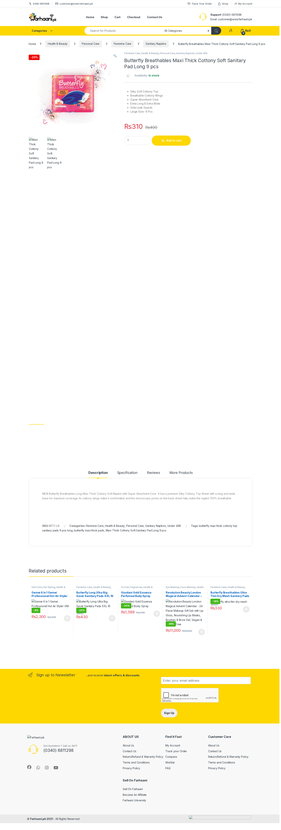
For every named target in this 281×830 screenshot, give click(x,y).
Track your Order (176, 751)
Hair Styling (49, 587)
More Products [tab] (181, 473)
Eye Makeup (172, 587)
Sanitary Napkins (156, 43)
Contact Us (154, 17)
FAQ (168, 768)
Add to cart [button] (67, 618)
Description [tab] (98, 473)
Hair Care (37, 587)
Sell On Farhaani (133, 789)
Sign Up (169, 713)
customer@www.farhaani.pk (76, 3)
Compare (171, 756)
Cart (117, 17)
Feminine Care (122, 43)
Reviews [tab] (153, 473)
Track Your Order (202, 3)
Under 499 (201, 53)
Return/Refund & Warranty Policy (143, 756)
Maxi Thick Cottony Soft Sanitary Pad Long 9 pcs (136, 530)
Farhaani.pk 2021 (41, 818)
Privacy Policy (131, 768)
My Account (245, 3)
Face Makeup (187, 587)
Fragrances (136, 587)
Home (90, 17)
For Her (125, 587)
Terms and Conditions (136, 762)
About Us (128, 745)
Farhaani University (134, 800)
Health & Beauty (57, 43)
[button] (115, 56)
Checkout (133, 17)
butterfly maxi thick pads (89, 530)
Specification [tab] (127, 473)
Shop (225, 3)
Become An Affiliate (135, 794)
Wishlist (170, 762)
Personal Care (90, 43)
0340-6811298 (41, 3)
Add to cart (174, 140)
